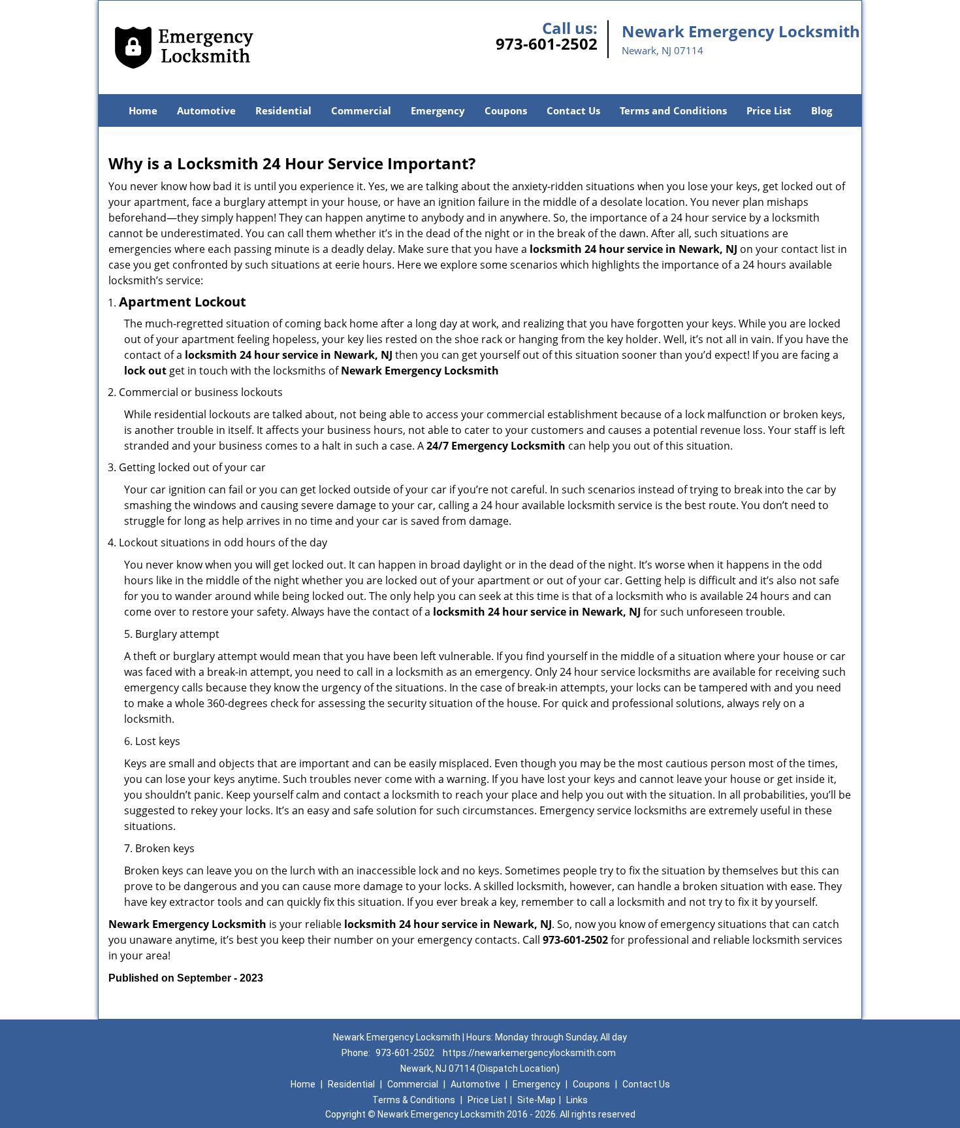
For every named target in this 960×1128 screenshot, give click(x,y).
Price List (769, 110)
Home (143, 110)
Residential (283, 110)
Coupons (506, 110)
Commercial (361, 110)
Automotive (206, 110)
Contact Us (573, 110)
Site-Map (536, 1100)
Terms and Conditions (673, 110)
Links (577, 1100)
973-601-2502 (547, 43)
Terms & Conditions (413, 1100)
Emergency (438, 110)
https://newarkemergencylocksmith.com (529, 1053)
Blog (821, 110)
